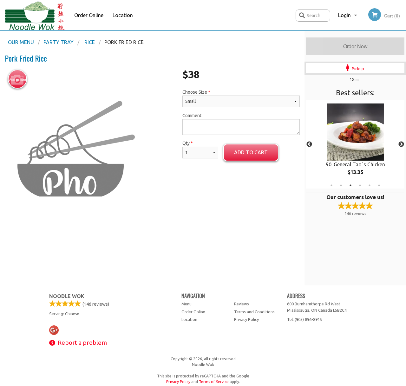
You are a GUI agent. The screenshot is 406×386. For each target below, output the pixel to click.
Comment (191, 115)
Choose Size (196, 92)
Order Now (355, 46)
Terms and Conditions (254, 311)
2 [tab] (341, 185)
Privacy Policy (246, 319)
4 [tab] (360, 185)
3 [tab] (350, 185)
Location (123, 15)
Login (344, 15)
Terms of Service (214, 382)
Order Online (88, 15)
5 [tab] (369, 185)
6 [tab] (379, 185)
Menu (186, 304)
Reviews (241, 304)
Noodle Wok (66, 296)
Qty (187, 143)
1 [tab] (331, 185)
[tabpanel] (355, 144)
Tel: (304, 319)
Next (401, 144)
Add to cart (251, 152)
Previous (309, 144)
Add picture (17, 79)
